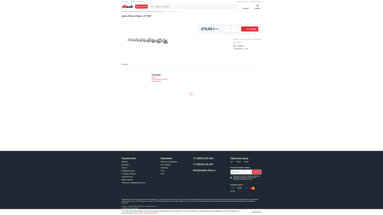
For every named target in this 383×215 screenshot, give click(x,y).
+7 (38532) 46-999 (242, 1)
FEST (246, 48)
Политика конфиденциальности (134, 183)
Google (246, 161)
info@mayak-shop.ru (204, 170)
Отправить (256, 172)
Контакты (125, 1)
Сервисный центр (128, 171)
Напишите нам (127, 177)
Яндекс (238, 161)
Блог (162, 174)
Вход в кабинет (127, 180)
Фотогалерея (165, 165)
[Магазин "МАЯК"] (127, 6)
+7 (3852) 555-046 (255, 1)
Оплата (132, 1)
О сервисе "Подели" (129, 174)
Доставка (140, 1)
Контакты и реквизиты (169, 162)
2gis (231, 161)
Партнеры (164, 168)
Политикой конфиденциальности (242, 179)
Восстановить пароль (160, 79)
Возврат (125, 162)
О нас (163, 171)
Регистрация (156, 81)
